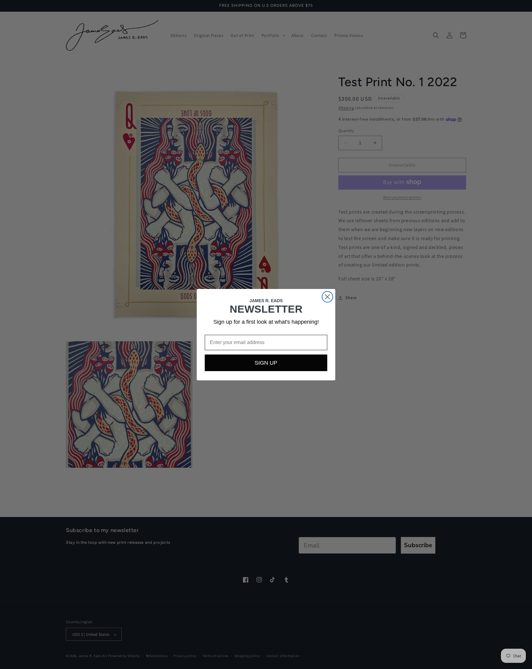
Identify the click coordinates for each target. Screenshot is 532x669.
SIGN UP (266, 363)
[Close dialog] (327, 296)
